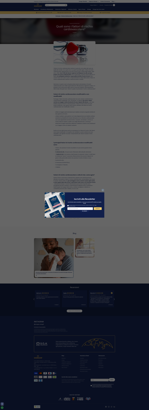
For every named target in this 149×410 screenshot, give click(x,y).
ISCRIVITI (98, 208)
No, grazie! (84, 211)
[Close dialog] (103, 190)
